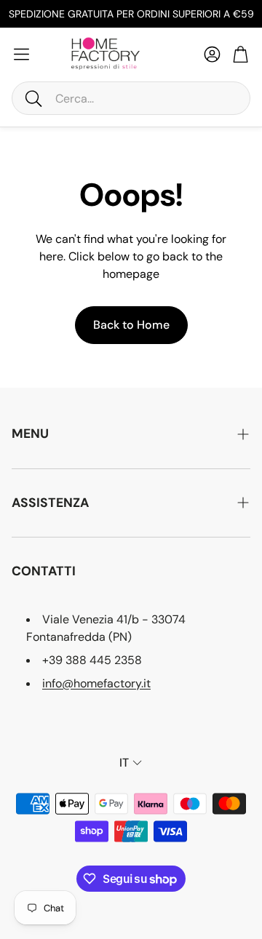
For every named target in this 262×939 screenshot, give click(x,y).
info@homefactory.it (96, 683)
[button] (131, 98)
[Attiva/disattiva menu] (21, 54)
